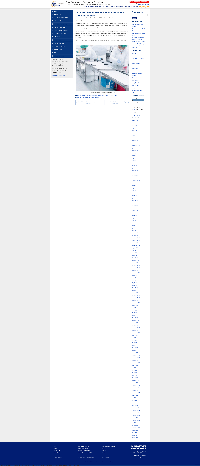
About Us (135, 6)
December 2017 (136, 325)
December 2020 (136, 238)
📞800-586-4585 (142, 4)
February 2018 (135, 320)
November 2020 (136, 240)
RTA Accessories (81, 455)
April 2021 (134, 228)
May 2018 (134, 312)
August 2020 (135, 248)
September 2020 (136, 245)
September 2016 (136, 362)
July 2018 (134, 307)
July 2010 (134, 422)
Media (130, 6)
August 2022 (135, 188)
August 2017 (135, 335)
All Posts (79, 95)
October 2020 (135, 243)
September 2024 (136, 145)
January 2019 (135, 292)
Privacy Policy (143, 457)
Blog (103, 448)
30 (134, 112)
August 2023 (135, 158)
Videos (103, 455)
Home (55, 11)
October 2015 (135, 390)
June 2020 (134, 253)
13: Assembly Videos (59, 56)
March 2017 (135, 347)
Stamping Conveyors (137, 87)
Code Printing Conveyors (138, 58)
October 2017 (135, 330)
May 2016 (134, 372)
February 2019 (135, 290)
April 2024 (134, 148)
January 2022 (135, 205)
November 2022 (136, 180)
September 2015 (136, 392)
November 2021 (136, 210)
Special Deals (57, 452)
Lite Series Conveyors (87, 95)
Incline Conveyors (136, 66)
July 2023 (134, 160)
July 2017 (134, 337)
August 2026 (135, 120)
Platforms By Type (109, 6)
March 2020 (135, 258)
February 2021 (135, 233)
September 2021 (136, 215)
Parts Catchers (135, 80)
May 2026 (134, 128)
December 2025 (136, 133)
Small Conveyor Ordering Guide (108, 446)
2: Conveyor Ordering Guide (61, 20)
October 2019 (135, 270)
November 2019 (136, 268)
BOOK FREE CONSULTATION (139, 2)
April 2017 (134, 345)
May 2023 (134, 165)
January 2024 (135, 153)
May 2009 (134, 432)
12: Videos (56, 52)
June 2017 (134, 340)
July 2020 (134, 250)
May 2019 (134, 282)
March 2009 (135, 437)
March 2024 (135, 150)
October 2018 (135, 300)
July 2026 (134, 123)
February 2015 (135, 407)
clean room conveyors (82, 97)
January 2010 (135, 425)
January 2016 (135, 382)
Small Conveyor (114, 95)
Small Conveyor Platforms (83, 446)
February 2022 (135, 203)
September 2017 (136, 332)
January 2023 (135, 175)
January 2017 (135, 352)
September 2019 (136, 272)
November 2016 (136, 357)
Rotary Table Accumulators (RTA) (85, 452)
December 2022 (136, 178)
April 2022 (134, 198)
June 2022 (134, 193)
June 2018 (134, 310)
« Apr (134, 115)
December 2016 (136, 355)
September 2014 (136, 412)
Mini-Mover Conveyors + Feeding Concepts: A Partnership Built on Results (138, 39)
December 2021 (136, 208)
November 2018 (136, 297)
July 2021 (134, 220)
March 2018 (135, 317)
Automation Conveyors (137, 56)
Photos (103, 452)
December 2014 (136, 410)
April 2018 (134, 315)
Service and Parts (121, 6)
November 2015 (136, 387)
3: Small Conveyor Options (60, 24)
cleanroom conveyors (93, 97)
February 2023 (135, 173)
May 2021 (134, 225)
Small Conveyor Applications (93, 6)
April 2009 (134, 435)
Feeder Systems (136, 63)
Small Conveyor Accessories (84, 450)
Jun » (138, 115)
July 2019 (134, 277)
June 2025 (134, 138)
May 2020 (134, 255)
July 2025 (134, 135)
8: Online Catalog (58, 40)
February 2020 (135, 260)
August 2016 (135, 365)
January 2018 (135, 322)
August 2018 (135, 305)
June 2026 (134, 125)
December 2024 (136, 143)
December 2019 (136, 265)
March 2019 (135, 287)
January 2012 (135, 417)
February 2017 (135, 350)
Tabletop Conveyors (137, 90)
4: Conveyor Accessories (60, 27)
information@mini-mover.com (59, 75)
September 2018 (136, 302)
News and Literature (58, 457)
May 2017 (134, 342)
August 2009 (135, 430)
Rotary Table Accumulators (138, 82)
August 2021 (135, 218)
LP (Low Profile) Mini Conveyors (101, 95)
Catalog (55, 448)
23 (134, 109)
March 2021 (135, 230)
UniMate (134, 92)
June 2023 (134, 163)
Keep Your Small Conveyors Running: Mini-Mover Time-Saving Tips (139, 45)
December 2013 (136, 415)
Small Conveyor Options (83, 448)
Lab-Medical (135, 68)
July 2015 (134, 397)
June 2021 (134, 223)
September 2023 (136, 155)
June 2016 (134, 370)
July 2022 (134, 190)
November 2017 (136, 327)
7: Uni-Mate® (57, 36)
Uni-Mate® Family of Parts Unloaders (86, 457)
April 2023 (134, 168)
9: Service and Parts (59, 43)
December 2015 (136, 385)
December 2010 (136, 420)
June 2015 (134, 400)
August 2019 (135, 275)
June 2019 (134, 280)
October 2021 (135, 213)
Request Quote (144, 6)
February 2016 (135, 380)
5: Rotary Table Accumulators (61, 30)
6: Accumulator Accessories (60, 33)
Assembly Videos (105, 457)
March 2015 (135, 405)
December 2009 (136, 427)
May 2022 (134, 195)
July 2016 (134, 367)
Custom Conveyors (136, 61)
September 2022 (136, 185)
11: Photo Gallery (58, 49)
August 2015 (135, 395)
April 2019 (134, 285)
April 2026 (134, 130)
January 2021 (135, 235)
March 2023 (135, 170)
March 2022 (135, 200)
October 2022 (135, 183)
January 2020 (135, 263)
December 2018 (136, 295)
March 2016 (135, 377)
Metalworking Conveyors (138, 77)
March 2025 (135, 140)
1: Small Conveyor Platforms (61, 17)
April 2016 (134, 375)
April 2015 (134, 402)
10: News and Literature (59, 46)
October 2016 (135, 360)
